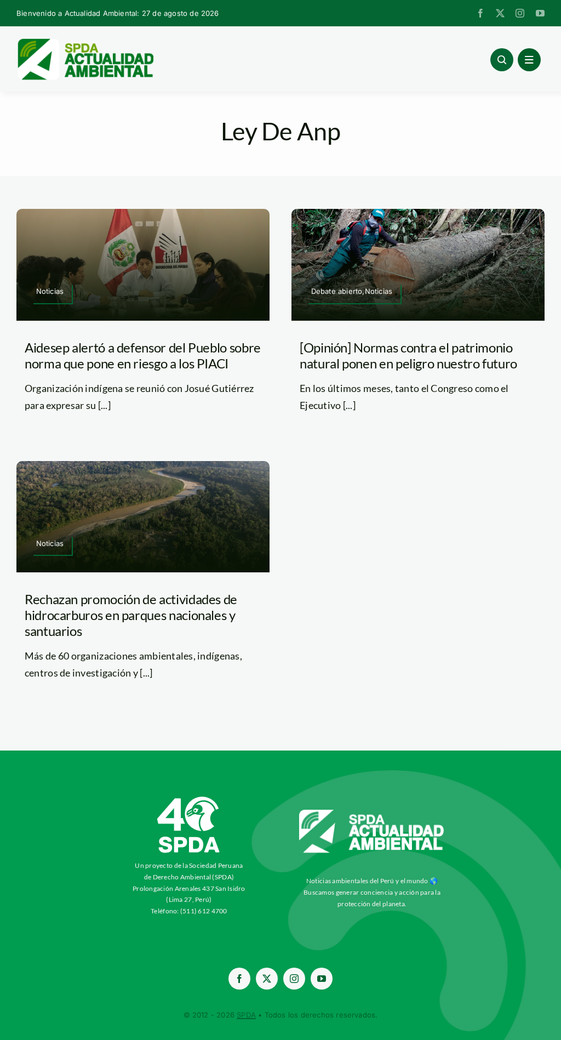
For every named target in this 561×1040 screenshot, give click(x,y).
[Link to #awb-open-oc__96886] (501, 59)
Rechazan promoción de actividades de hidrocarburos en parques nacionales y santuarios (131, 615)
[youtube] (540, 13)
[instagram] (520, 13)
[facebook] (480, 13)
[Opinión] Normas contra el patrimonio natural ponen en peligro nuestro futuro (408, 355)
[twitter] (500, 13)
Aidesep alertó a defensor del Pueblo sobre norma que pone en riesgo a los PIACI (143, 355)
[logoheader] (84, 42)
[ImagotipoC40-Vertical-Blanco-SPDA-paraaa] (189, 799)
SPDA (246, 1014)
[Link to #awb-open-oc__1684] (529, 59)
